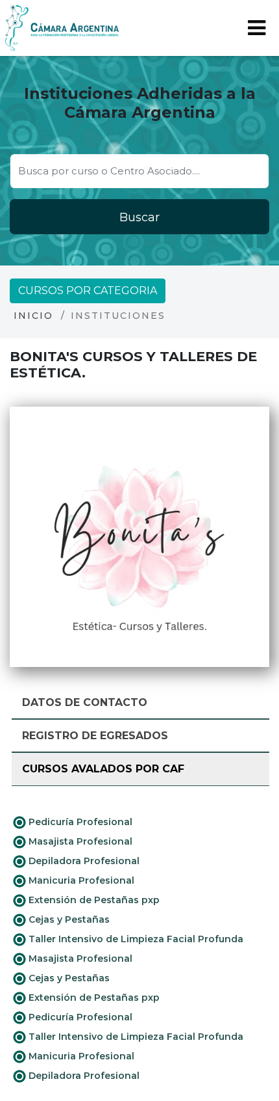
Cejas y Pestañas (68, 919)
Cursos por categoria (87, 290)
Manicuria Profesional (80, 880)
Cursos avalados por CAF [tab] (103, 769)
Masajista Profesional (79, 841)
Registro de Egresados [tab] (95, 735)
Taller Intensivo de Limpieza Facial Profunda (134, 939)
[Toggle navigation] (256, 28)
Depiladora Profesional (83, 861)
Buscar (139, 217)
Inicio (33, 315)
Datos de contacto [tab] (84, 702)
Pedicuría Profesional (79, 822)
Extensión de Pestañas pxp (93, 900)
